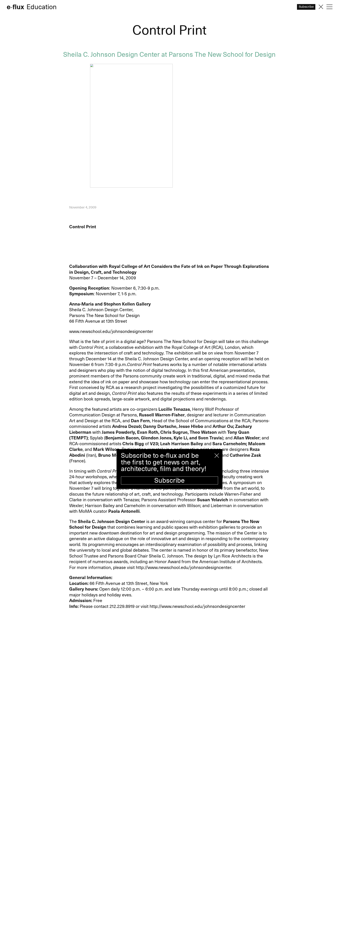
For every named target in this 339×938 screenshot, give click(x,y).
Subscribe (169, 481)
